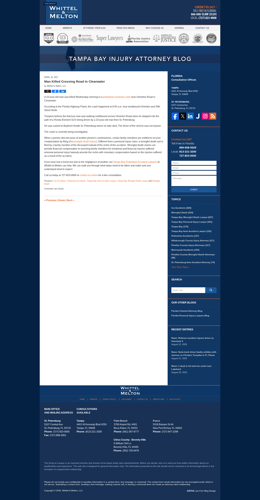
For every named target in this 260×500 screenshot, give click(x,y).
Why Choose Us (155, 28)
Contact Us (202, 28)
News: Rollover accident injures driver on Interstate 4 (192, 339)
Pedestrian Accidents (76, 181)
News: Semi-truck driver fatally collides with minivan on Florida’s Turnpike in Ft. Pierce (193, 353)
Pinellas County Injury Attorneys (190, 245)
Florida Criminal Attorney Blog (186, 311)
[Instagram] (205, 116)
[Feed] (213, 116)
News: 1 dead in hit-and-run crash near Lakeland (191, 367)
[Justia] (197, 116)
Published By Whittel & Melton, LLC (204, 12)
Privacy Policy (109, 399)
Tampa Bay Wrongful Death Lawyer (132, 181)
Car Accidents (60, 181)
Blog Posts (175, 399)
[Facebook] (175, 116)
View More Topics (180, 267)
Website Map (158, 399)
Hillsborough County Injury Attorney (192, 240)
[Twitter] (182, 116)
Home (48, 28)
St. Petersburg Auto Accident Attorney (193, 262)
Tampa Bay (179, 226)
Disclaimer (127, 399)
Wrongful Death (182, 212)
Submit (194, 189)
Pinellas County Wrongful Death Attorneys (193, 256)
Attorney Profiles (94, 28)
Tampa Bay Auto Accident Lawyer (101, 181)
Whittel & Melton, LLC (72, 490)
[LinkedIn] (190, 116)
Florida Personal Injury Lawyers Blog (190, 315)
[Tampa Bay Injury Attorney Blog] (130, 58)
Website (67, 28)
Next (70, 200)
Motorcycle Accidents (185, 250)
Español (179, 28)
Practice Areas (126, 28)
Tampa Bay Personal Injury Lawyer (191, 222)
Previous (50, 200)
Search (211, 290)
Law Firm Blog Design (201, 491)
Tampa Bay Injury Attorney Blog (62, 12)
